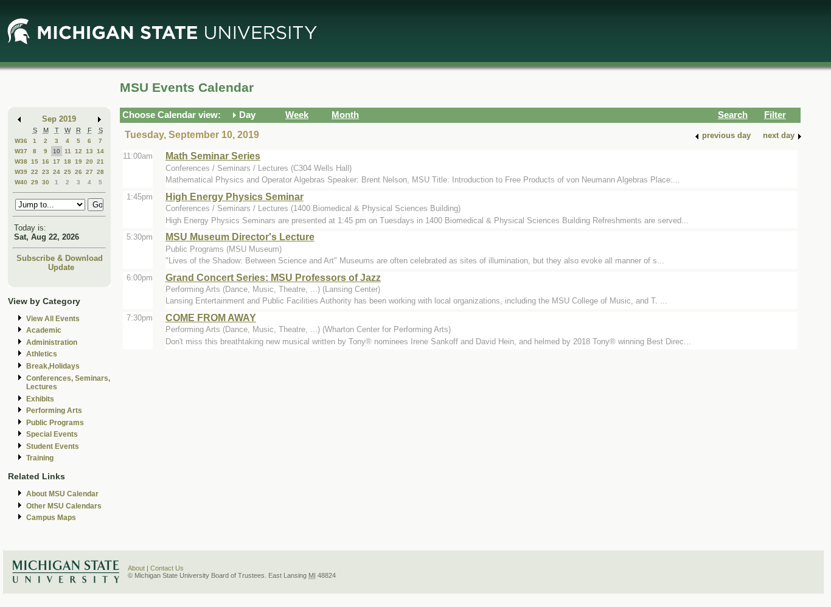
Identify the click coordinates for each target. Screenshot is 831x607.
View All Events (53, 318)
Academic (43, 330)
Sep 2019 (59, 118)
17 (56, 161)
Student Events (52, 446)
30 (45, 182)
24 (56, 171)
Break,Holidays (53, 366)
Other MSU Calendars (64, 506)
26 (78, 171)
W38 (21, 161)
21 (100, 161)
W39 (21, 171)
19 (78, 161)
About (136, 568)
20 (89, 161)
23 (45, 171)
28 (100, 171)
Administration (51, 342)
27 (89, 171)
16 (45, 161)
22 (34, 171)
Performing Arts (54, 410)
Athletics (41, 354)
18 (67, 161)
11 (67, 151)
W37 (21, 151)
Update (61, 267)
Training (40, 458)
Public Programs (55, 422)
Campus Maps (51, 517)
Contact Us (167, 568)
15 (34, 161)
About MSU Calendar (62, 494)
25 (67, 171)
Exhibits (40, 399)
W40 (21, 182)
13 (89, 151)
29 (34, 182)
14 (100, 151)
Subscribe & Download (59, 258)
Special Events (52, 434)
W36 (21, 140)
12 (78, 151)
